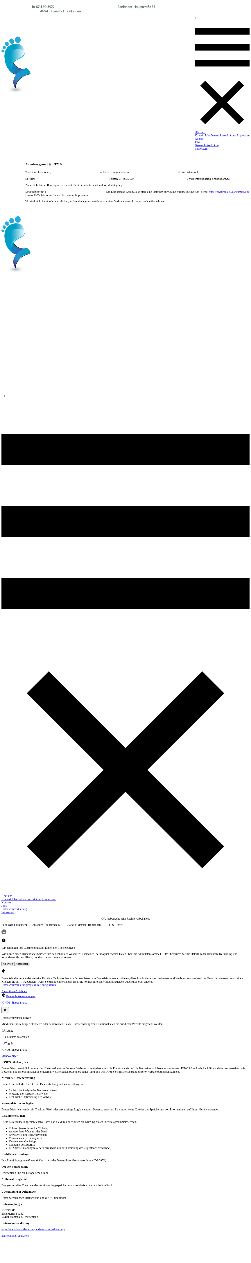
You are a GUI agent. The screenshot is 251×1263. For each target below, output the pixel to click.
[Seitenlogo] (16, 92)
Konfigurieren (48, 984)
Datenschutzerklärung (14, 984)
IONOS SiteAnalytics (14, 1002)
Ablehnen (8, 963)
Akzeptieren (22, 963)
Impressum (33, 984)
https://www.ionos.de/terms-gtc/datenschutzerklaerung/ (33, 1229)
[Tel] (3, 933)
